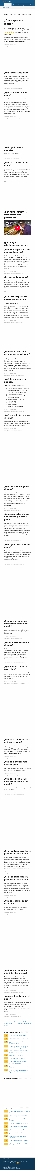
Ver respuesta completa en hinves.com (12, 510)
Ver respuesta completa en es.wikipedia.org (14, 375)
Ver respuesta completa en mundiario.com (13, 897)
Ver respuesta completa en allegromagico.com (14, 683)
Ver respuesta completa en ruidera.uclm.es (13, 273)
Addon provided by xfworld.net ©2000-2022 (12, 1168)
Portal (14, 1163)
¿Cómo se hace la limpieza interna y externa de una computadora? (19, 1047)
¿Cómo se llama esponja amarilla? (18, 1140)
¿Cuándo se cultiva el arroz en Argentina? (17, 1137)
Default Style (7, 1159)
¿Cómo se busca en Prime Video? (18, 1126)
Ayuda (4, 1163)
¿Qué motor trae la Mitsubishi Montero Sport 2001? (22, 1022)
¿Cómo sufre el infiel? (8, 1024)
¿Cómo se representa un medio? (18, 1116)
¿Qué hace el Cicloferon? (16, 1055)
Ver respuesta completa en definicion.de (13, 88)
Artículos (13, 14)
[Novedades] (30, 4)
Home (6, 14)
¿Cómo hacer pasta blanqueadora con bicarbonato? (19, 1112)
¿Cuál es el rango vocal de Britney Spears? (18, 1066)
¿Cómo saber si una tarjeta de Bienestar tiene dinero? (17, 1062)
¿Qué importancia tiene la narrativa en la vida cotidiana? (19, 1042)
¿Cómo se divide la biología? (16, 1133)
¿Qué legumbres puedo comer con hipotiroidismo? (18, 1071)
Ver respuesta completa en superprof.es (13, 638)
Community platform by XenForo (16, 1166)
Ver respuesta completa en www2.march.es (14, 564)
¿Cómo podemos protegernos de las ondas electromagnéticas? (19, 1051)
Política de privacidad (22, 1161)
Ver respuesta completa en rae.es (11, 158)
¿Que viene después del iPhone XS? (18, 1123)
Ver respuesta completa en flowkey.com (13, 118)
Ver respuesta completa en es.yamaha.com (13, 182)
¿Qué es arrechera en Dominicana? (18, 1039)
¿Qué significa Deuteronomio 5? (18, 1144)
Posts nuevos (6, 7)
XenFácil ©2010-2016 (13, 1167)
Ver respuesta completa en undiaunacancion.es (14, 873)
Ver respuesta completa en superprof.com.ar (14, 775)
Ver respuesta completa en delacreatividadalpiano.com (16, 758)
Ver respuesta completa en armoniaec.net (13, 322)
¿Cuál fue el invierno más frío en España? (18, 1119)
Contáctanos (6, 1161)
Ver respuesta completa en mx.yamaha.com (14, 914)
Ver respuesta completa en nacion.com (13, 46)
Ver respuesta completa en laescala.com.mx (14, 411)
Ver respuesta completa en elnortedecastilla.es (14, 794)
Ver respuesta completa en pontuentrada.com (14, 992)
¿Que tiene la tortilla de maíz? (17, 1058)
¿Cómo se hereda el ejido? (16, 1130)
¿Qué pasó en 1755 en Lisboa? (17, 1035)
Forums (8, 5)
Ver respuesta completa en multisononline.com (14, 662)
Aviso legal (13, 1161)
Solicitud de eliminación (11, 44)
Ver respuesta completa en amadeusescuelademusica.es (16, 292)
